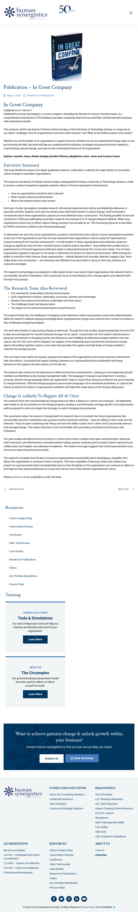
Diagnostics (105, 788)
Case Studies (16, 551)
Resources (14, 508)
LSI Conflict (101, 827)
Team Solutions (57, 803)
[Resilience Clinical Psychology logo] (23, 792)
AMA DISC (101, 831)
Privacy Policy (16, 584)
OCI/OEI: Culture (104, 813)
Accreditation (16, 844)
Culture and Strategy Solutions (66, 808)
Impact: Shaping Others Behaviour (114, 808)
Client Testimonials (19, 543)
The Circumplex (103, 794)
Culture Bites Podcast (21, 526)
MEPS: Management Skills (109, 822)
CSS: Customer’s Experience (110, 836)
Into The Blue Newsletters (23, 576)
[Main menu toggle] (131, 12)
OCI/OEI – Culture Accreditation (21, 867)
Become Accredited (14, 850)
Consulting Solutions (67, 788)
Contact (99, 850)
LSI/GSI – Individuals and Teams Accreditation (22, 856)
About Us (102, 844)
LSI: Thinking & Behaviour (109, 799)
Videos (13, 567)
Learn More (35, 639)
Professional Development (18, 872)
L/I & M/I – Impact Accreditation (22, 863)
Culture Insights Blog (20, 518)
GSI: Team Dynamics (106, 803)
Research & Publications (40, 95)
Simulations (101, 817)
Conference (15, 534)
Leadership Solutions (61, 799)
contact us (17, 477)
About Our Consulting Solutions (66, 794)
